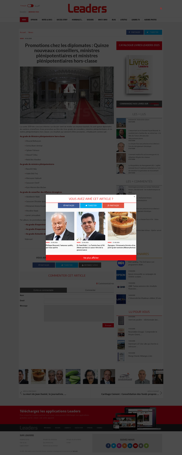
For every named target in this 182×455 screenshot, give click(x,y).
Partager (69, 205)
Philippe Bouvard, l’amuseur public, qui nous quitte (59, 246)
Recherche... (122, 8)
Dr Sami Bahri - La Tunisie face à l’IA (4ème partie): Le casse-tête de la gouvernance (90, 247)
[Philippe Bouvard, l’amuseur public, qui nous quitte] (60, 226)
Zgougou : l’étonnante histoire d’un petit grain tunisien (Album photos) (121, 246)
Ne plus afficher (91, 257)
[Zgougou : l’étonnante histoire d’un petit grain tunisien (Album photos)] (122, 226)
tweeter (92, 205)
